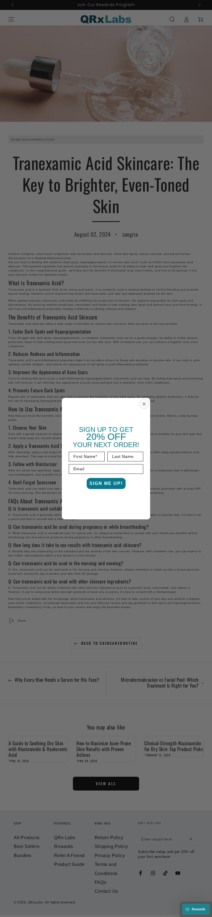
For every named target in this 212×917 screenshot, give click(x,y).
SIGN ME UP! (106, 483)
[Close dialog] (144, 404)
